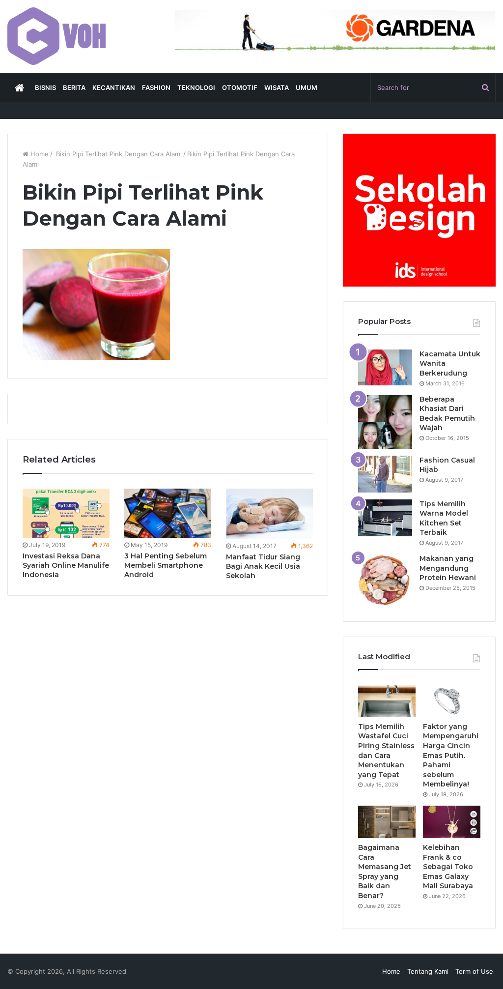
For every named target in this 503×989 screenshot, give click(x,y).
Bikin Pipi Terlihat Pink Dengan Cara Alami (118, 154)
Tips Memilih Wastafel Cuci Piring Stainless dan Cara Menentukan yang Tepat (386, 750)
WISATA (276, 87)
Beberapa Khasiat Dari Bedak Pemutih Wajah (447, 414)
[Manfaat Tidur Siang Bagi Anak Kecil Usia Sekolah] (269, 514)
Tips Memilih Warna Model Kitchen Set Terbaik (443, 518)
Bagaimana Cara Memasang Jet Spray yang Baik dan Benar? (384, 871)
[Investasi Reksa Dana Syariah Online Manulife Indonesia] (66, 513)
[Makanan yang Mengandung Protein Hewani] (385, 580)
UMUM (306, 87)
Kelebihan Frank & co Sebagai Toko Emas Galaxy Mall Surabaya (449, 866)
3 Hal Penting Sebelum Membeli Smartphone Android (165, 565)
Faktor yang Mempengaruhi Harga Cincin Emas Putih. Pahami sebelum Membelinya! (450, 755)
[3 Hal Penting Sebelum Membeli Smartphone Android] (167, 513)
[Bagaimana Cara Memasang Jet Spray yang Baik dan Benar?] (387, 822)
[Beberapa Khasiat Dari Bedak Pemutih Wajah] (385, 422)
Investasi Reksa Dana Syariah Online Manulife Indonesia (66, 565)
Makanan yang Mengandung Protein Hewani (447, 568)
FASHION (156, 87)
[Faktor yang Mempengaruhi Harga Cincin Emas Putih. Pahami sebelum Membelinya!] (451, 701)
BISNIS (45, 87)
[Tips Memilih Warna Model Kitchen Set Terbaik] (385, 517)
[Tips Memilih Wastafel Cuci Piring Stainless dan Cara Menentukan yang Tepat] (387, 701)
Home (38, 154)
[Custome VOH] (56, 36)
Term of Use (474, 971)
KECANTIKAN (113, 87)
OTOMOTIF (239, 87)
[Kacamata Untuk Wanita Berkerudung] (385, 367)
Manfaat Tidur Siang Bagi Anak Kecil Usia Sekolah (263, 566)
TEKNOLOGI (196, 87)
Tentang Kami (427, 971)
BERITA (74, 87)
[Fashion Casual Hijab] (385, 474)
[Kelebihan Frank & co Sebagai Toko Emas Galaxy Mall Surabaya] (451, 822)
